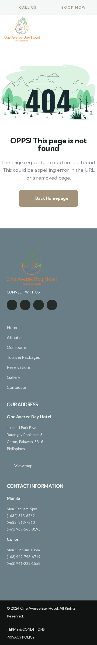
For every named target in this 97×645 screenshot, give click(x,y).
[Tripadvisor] (25, 305)
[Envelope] (52, 305)
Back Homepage (51, 198)
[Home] (22, 29)
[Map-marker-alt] (38, 305)
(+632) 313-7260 (21, 522)
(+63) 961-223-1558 (23, 563)
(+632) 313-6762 (21, 516)
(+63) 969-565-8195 (23, 529)
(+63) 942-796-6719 (23, 557)
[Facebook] (12, 305)
